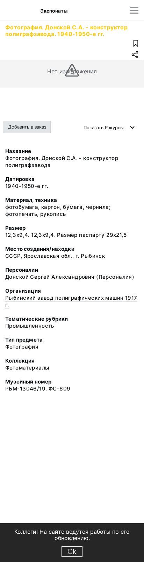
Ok (72, 551)
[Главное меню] (134, 10)
